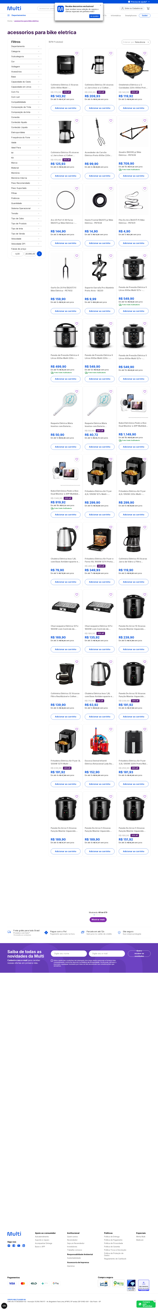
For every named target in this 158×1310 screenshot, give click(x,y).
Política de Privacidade (90, 962)
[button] (26, 46)
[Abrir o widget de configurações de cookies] (4, 1306)
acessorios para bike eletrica (26, 21)
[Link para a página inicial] (10, 21)
